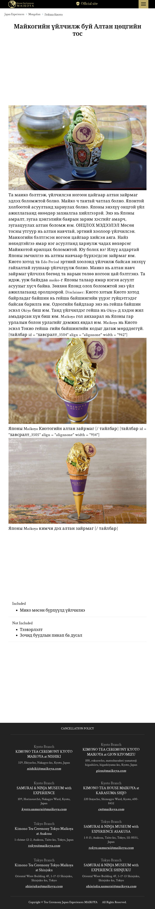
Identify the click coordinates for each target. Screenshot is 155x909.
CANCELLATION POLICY (77, 729)
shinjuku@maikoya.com (44, 886)
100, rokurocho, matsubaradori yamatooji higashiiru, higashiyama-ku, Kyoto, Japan (111, 762)
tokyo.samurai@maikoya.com (111, 847)
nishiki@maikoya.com (44, 768)
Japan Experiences (14, 14)
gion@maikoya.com (111, 770)
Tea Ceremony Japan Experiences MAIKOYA (71, 902)
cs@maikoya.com (111, 809)
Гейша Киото (54, 15)
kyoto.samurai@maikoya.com (44, 809)
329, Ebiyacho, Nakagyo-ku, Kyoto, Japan (44, 763)
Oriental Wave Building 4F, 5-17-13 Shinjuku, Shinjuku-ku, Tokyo (44, 878)
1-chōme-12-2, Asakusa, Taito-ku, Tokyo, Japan (44, 840)
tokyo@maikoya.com (44, 845)
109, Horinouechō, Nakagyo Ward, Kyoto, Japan (44, 801)
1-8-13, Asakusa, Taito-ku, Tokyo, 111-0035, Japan (111, 840)
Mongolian (34, 14)
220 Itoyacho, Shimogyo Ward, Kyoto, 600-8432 (111, 801)
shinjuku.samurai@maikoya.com (111, 886)
